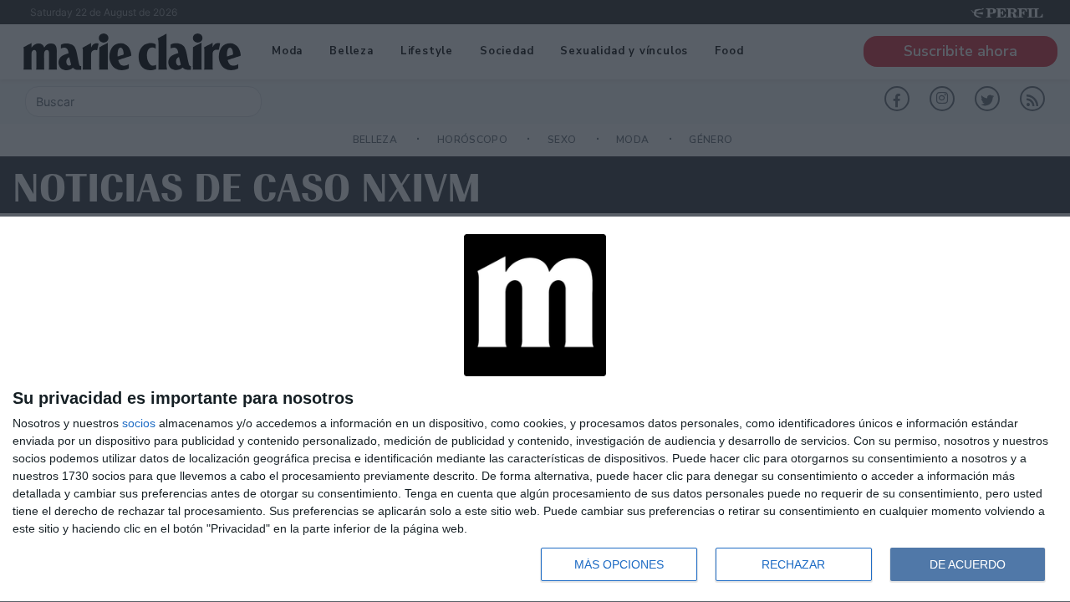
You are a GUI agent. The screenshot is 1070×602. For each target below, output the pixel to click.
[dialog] (535, 409)
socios (138, 423)
